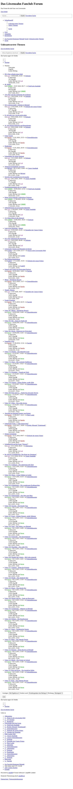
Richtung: (51, 693)
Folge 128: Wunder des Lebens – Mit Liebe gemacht (20, 557)
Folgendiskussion (32, 137)
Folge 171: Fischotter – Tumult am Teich (17, 372)
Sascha (9, 137)
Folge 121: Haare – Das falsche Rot (15, 588)
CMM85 (9, 86)
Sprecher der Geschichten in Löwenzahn (17, 177)
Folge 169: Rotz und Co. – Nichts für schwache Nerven (21, 393)
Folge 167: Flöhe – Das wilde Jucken (16, 403)
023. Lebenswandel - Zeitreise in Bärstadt (17, 105)
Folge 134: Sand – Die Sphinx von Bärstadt (18, 526)
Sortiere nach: (24, 693)
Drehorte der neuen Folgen (33, 106)
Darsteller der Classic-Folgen (34, 230)
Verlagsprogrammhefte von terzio (15, 166)
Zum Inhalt (4, 11)
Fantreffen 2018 (9, 341)
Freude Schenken (10, 300)
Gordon (9, 250)
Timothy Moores (10, 290)
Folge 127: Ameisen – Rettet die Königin (17, 567)
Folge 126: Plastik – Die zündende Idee (16, 578)
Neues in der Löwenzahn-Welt (36, 250)
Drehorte (28, 76)
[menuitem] (15, 23)
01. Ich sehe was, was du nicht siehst (16, 115)
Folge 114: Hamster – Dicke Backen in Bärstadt (19, 650)
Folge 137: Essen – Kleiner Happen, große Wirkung (20, 516)
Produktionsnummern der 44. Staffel (15, 187)
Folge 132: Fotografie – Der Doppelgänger (17, 537)
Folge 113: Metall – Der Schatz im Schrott (17, 660)
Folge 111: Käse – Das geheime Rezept (16, 680)
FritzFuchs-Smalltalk (34, 86)
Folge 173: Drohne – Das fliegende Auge (17, 351)
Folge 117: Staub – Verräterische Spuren (17, 629)
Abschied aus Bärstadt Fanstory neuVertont (18, 413)
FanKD (9, 261)
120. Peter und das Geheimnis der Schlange (18, 94)
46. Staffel (8, 84)
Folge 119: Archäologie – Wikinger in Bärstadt (19, 608)
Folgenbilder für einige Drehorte (14, 156)
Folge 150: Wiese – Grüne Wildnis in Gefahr (18, 475)
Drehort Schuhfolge (10, 434)
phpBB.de (22, 776)
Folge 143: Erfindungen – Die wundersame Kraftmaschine (22, 485)
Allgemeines (29, 446)
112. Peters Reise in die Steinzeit (14, 218)
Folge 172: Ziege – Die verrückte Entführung (18, 362)
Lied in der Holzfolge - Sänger (14, 228)
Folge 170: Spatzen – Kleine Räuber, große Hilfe (19, 382)
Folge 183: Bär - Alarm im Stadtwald (16, 321)
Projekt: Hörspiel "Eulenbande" (36, 425)
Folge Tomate (9, 136)
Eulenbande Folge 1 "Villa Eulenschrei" (17, 423)
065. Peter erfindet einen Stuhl (14, 74)
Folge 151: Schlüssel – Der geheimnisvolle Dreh (19, 465)
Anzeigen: (5, 693)
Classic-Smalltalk (33, 168)
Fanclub (29, 271)
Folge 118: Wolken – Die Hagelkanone (16, 619)
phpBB (10, 772)
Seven (9, 312)
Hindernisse (8, 146)
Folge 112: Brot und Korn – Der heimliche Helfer (19, 670)
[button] (7, 62)
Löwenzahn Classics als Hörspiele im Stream (18, 249)
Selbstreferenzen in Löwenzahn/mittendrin (17, 208)
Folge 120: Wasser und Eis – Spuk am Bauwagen (19, 598)
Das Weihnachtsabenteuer (12, 259)
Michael (9, 168)
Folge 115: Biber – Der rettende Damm (16, 639)
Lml (8, 76)
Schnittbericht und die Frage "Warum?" (16, 444)
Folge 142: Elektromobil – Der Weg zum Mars (19, 495)
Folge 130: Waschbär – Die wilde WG (16, 547)
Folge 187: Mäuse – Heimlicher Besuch (16, 310)
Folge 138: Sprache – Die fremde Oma (16, 506)
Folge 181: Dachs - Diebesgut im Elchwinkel (18, 331)
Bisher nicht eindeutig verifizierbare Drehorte (18, 197)
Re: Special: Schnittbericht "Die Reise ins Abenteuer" (21, 454)
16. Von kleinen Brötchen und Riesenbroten (18, 125)
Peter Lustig (30, 415)
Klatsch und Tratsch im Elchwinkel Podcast (18, 269)
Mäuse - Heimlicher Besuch (13, 280)
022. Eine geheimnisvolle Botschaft (15, 238)
